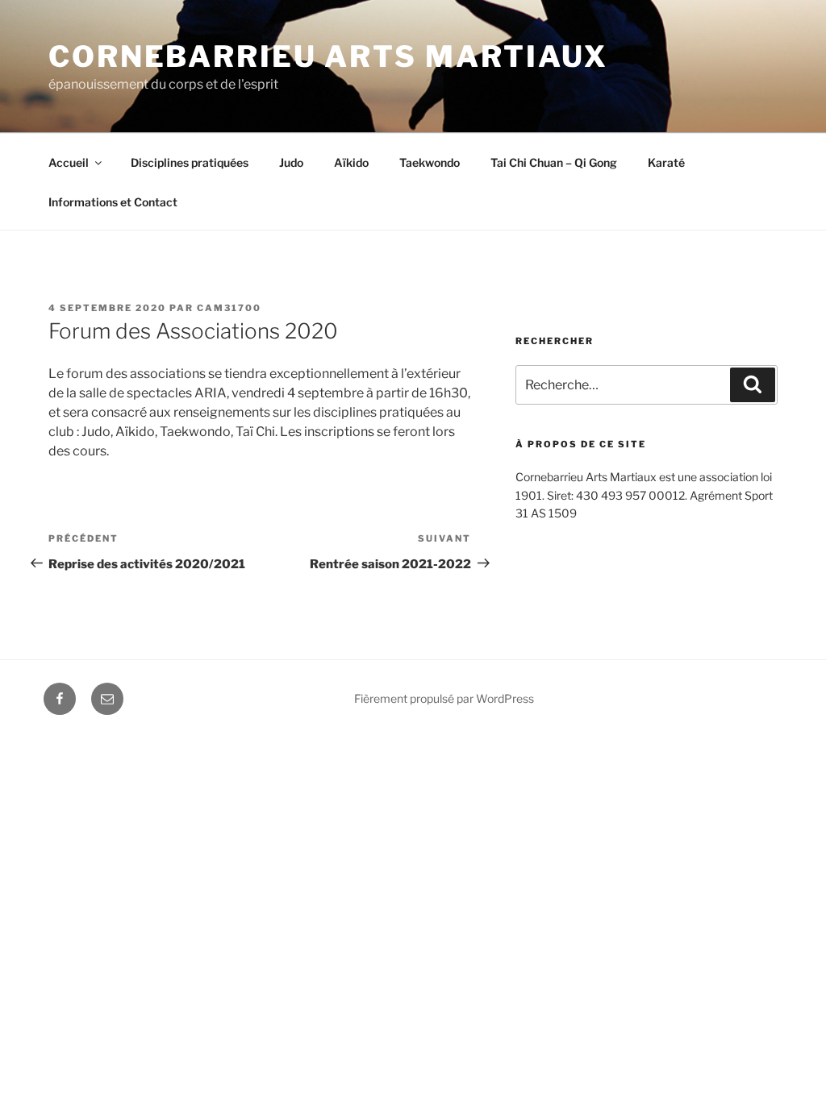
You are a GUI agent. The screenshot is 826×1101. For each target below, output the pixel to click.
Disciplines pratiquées (189, 162)
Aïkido (351, 162)
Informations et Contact (112, 202)
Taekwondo (429, 162)
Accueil (68, 162)
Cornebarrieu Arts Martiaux (328, 56)
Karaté (666, 162)
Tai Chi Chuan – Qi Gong (553, 162)
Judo (291, 162)
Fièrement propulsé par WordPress (444, 698)
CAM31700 (229, 308)
